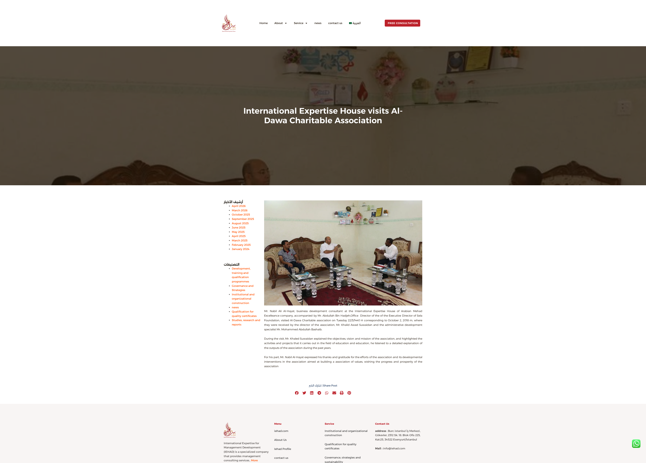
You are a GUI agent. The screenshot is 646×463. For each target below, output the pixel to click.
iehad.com (281, 431)
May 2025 (238, 232)
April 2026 (239, 206)
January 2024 (240, 249)
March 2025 (239, 240)
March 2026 (239, 210)
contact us (335, 23)
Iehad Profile (282, 449)
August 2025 (240, 223)
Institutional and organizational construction (243, 299)
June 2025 (238, 227)
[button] (297, 393)
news (317, 23)
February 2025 (241, 244)
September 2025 (243, 219)
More (254, 460)
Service (298, 23)
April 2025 (239, 236)
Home (263, 23)
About (278, 23)
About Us (280, 439)
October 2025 (241, 214)
